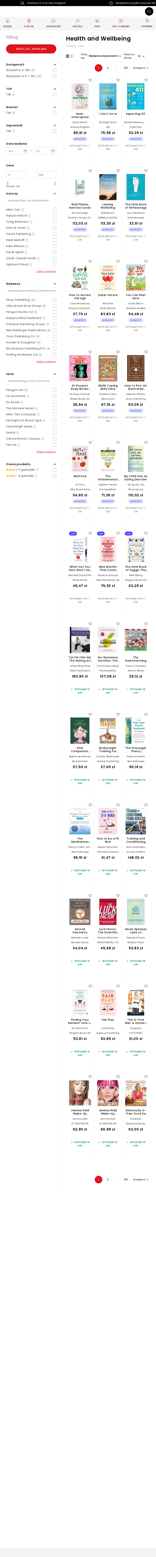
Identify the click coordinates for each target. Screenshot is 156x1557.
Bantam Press (135, 942)
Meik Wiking (135, 575)
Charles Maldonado (107, 756)
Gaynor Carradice (136, 665)
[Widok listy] (72, 56)
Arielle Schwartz (136, 756)
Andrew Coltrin (107, 394)
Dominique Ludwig (108, 665)
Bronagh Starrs (108, 122)
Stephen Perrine (108, 484)
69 (126, 68)
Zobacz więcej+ (46, 271)
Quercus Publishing (107, 1033)
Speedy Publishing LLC (108, 762)
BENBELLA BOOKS (108, 217)
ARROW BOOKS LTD (108, 942)
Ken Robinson (80, 1028)
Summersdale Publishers (135, 219)
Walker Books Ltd (80, 398)
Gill (108, 127)
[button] (31, 64)
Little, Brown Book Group (80, 491)
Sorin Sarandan (135, 847)
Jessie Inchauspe (108, 575)
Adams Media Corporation (136, 672)
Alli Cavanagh (80, 212)
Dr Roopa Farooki (80, 394)
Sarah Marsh (79, 122)
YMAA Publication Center (80, 672)
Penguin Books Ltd (135, 580)
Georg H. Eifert (76, 847)
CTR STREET (135, 1033)
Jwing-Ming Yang (80, 665)
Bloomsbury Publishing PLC (135, 491)
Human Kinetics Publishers (136, 853)
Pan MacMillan (107, 489)
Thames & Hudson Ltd (108, 853)
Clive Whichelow (79, 303)
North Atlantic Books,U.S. (108, 310)
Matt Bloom (108, 212)
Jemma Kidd (79, 1118)
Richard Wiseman (107, 937)
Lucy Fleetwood (136, 212)
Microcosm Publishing (108, 400)
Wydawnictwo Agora (80, 762)
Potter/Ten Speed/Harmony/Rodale (138, 128)
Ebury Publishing (136, 398)
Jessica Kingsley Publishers (80, 128)
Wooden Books (80, 942)
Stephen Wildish (135, 394)
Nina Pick (108, 303)
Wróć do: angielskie (31, 49)
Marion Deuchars (108, 847)
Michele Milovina (133, 122)
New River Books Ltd (107, 580)
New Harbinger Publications (135, 762)
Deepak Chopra (136, 937)
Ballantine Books (136, 1123)
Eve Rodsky (107, 1028)
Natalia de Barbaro (80, 756)
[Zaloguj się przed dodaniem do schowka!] (90, 80)
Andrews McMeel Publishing (136, 310)
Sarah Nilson (135, 303)
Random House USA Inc (80, 219)
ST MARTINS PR (80, 1123)
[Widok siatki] (67, 56)
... (117, 68)
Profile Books (80, 580)
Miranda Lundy (80, 937)
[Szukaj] (149, 11)
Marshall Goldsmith (80, 575)
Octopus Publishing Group (80, 310)
